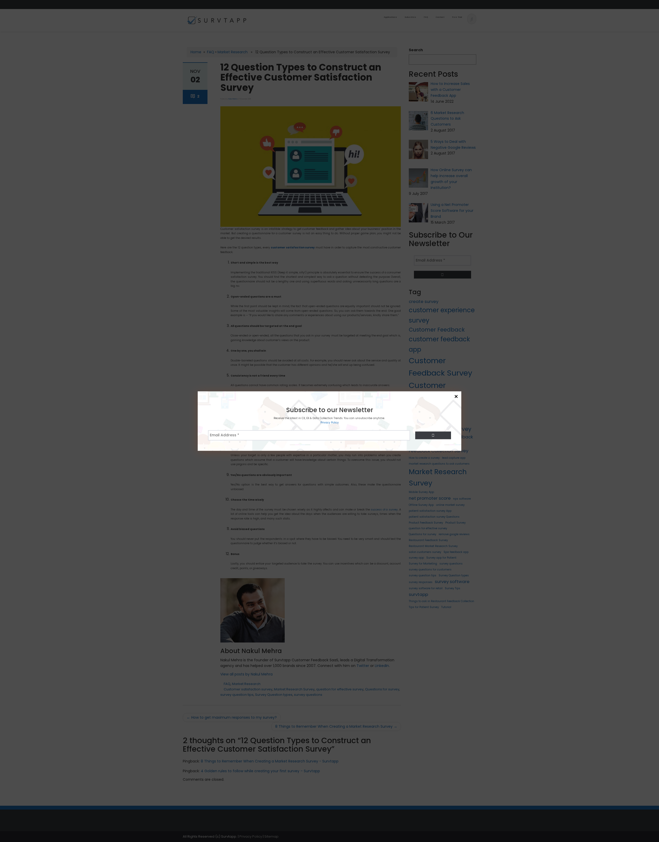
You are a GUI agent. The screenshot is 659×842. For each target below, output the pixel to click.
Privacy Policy (329, 423)
